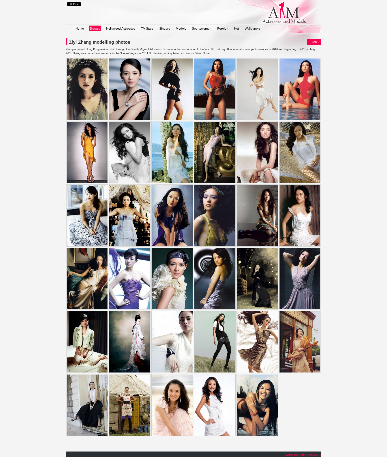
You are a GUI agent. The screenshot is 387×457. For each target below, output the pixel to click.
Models (181, 28)
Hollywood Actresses (120, 28)
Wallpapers (252, 28)
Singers (164, 28)
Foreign (222, 28)
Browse (95, 28)
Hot (236, 28)
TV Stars (147, 28)
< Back (314, 42)
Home (79, 28)
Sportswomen (201, 28)
